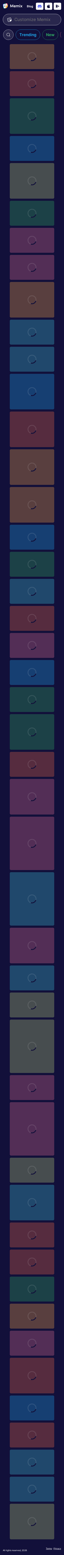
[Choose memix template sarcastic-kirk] (32, 732)
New (50, 34)
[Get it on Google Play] (57, 6)
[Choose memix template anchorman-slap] (32, 56)
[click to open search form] (8, 35)
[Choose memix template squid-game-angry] (32, 1435)
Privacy (57, 1548)
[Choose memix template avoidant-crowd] (32, 1087)
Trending (27, 34)
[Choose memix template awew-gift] (32, 213)
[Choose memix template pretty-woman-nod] (32, 1489)
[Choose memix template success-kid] (32, 467)
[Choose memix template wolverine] (32, 843)
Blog (30, 6)
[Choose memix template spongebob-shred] (32, 618)
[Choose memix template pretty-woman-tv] (32, 1462)
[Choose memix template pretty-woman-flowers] (32, 1521)
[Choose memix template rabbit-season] (32, 591)
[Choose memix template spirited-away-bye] (32, 645)
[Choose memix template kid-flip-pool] (32, 429)
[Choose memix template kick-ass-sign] (32, 148)
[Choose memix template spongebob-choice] (32, 945)
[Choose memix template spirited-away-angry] (32, 1316)
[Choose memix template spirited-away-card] (32, 1289)
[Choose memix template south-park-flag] (32, 977)
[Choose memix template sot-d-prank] (32, 699)
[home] (12, 6)
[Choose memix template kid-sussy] (32, 1129)
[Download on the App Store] (48, 6)
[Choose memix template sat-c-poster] (32, 564)
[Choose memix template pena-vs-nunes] (32, 83)
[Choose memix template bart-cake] (32, 1408)
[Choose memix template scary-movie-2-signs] (32, 1343)
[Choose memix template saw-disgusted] (32, 1375)
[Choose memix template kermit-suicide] (32, 797)
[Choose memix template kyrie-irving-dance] (32, 672)
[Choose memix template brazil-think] (32, 1046)
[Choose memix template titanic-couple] (32, 240)
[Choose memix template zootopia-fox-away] (32, 1170)
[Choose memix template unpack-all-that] (32, 899)
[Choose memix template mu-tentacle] (32, 332)
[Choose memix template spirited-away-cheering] (32, 1262)
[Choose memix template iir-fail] (32, 116)
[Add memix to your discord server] (39, 6)
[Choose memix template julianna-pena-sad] (32, 181)
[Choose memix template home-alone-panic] (32, 267)
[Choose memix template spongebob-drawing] (32, 505)
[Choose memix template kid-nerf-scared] (32, 391)
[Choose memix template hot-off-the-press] (32, 1005)
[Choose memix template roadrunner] (32, 537)
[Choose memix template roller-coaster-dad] (32, 300)
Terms (49, 1548)
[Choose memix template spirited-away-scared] (32, 1234)
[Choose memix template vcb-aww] (32, 1202)
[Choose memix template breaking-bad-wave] (32, 359)
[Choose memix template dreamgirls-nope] (32, 764)
